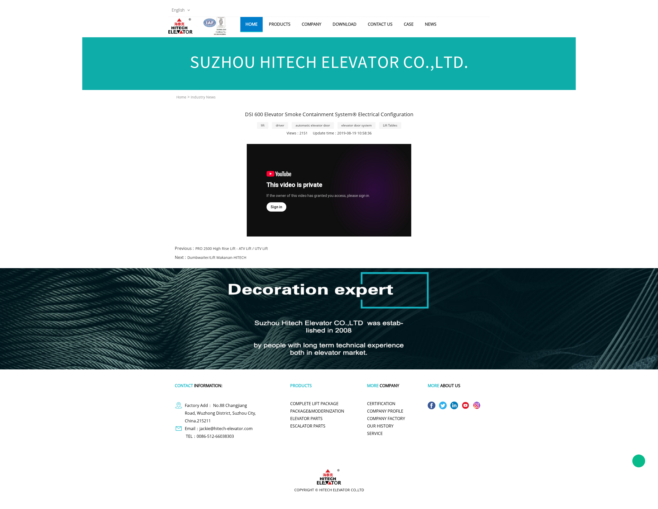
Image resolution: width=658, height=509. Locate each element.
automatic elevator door (313, 125)
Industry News (203, 97)
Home (181, 97)
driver (280, 125)
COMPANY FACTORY (386, 418)
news (430, 24)
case (409, 24)
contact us (380, 24)
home (251, 24)
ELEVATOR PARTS (306, 418)
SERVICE (375, 433)
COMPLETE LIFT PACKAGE (314, 403)
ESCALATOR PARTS (307, 426)
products (279, 24)
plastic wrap (283, 459)
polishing (366, 459)
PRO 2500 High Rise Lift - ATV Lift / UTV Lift (231, 248)
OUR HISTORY (380, 426)
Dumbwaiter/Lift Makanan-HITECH (216, 257)
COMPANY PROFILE (385, 411)
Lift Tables (390, 125)
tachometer (305, 459)
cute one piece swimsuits (337, 459)
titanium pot (386, 459)
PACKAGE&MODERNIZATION (317, 411)
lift (262, 125)
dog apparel (221, 459)
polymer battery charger (252, 459)
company (311, 24)
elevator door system (356, 125)
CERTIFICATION (381, 403)
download (345, 24)
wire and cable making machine (423, 459)
